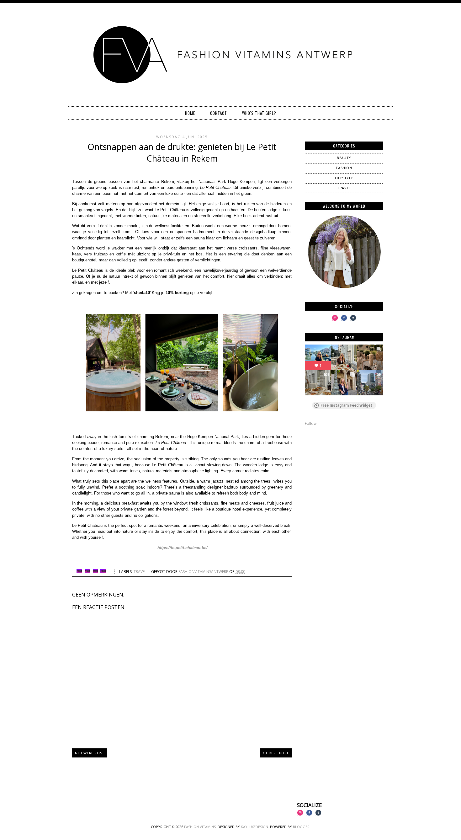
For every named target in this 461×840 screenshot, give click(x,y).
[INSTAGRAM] (335, 320)
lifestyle (344, 177)
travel (140, 571)
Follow (310, 423)
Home (190, 113)
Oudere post (276, 753)
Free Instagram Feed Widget (346, 405)
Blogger (301, 826)
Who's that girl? (259, 113)
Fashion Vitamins (200, 826)
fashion (344, 167)
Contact (218, 113)
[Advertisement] (344, 475)
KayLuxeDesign (254, 826)
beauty (344, 157)
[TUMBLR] (353, 320)
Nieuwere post (89, 753)
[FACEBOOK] (344, 320)
